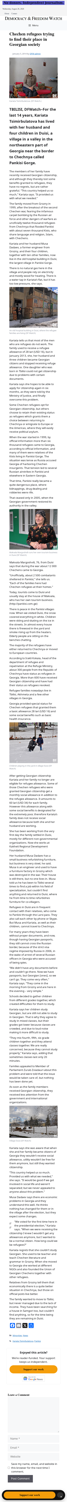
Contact (14, 13)
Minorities (17, 1335)
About (6, 13)
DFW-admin (35, 53)
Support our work (33, 1369)
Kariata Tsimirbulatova (23, 1341)
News (25, 1335)
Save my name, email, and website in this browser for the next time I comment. (34, 1467)
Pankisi (37, 1341)
